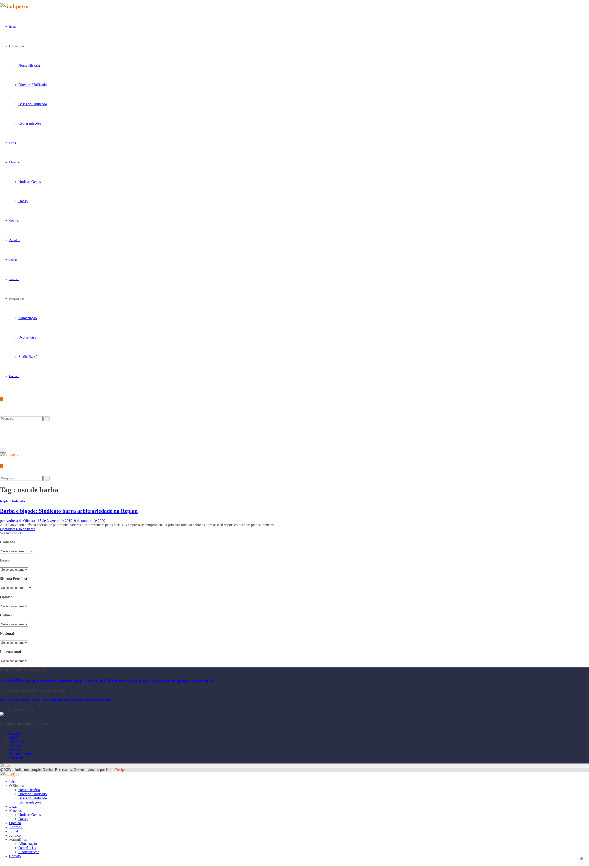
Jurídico (14, 279)
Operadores (8, 529)
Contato (14, 376)
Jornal (13, 259)
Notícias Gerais (29, 182)
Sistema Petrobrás (22, 753)
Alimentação (27, 318)
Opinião (14, 220)
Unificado (17, 501)
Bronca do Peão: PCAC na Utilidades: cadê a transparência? (56, 700)
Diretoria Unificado (32, 85)
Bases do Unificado (32, 104)
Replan (5, 501)
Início (13, 26)
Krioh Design (116, 770)
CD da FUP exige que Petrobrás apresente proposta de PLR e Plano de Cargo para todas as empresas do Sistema (106, 680)
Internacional (18, 741)
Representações (29, 123)
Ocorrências (27, 337)
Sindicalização (28, 357)
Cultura (14, 733)
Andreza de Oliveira (20, 521)
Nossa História (29, 65)
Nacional (15, 745)
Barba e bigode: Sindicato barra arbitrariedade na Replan (69, 511)
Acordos (14, 240)
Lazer (12, 143)
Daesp (23, 201)
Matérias (14, 162)
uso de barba (26, 529)
